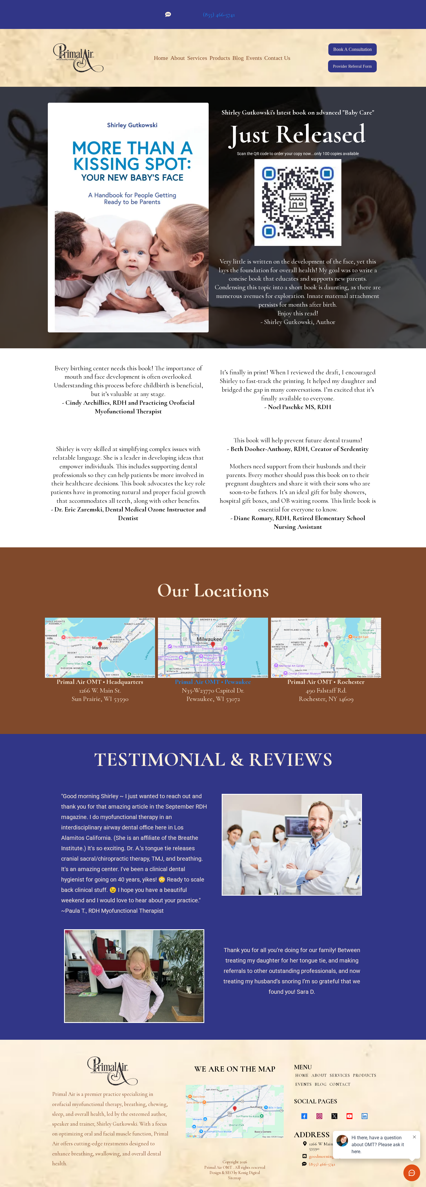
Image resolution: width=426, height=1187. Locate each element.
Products (220, 58)
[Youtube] (349, 1116)
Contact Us (277, 58)
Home (161, 58)
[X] (334, 1116)
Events (254, 58)
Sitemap (234, 1177)
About (177, 58)
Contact (340, 1084)
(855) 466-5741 (219, 14)
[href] (100, 648)
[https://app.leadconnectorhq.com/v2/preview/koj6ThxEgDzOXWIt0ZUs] (112, 1071)
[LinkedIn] (364, 1116)
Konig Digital (249, 1172)
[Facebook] (304, 1116)
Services (197, 58)
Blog (238, 58)
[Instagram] (319, 1116)
